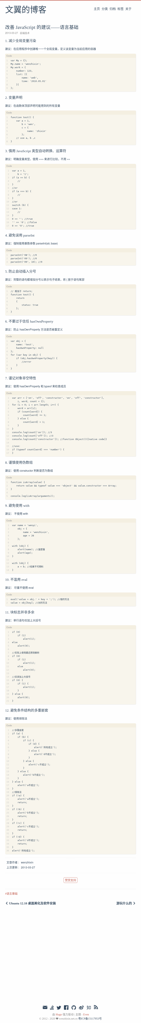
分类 (105, 9)
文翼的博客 (25, 10)
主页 (97, 9)
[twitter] (58, 1007)
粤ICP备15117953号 (90, 1018)
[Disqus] (70, 956)
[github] (73, 1007)
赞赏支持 (70, 880)
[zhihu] (88, 1007)
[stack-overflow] (52, 1007)
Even (86, 1014)
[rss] (96, 1007)
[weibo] (81, 1007)
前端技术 (24, 33)
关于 (128, 9)
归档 (113, 9)
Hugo (59, 1014)
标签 (120, 9)
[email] (45, 1007)
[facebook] (66, 1007)
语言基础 (12, 893)
